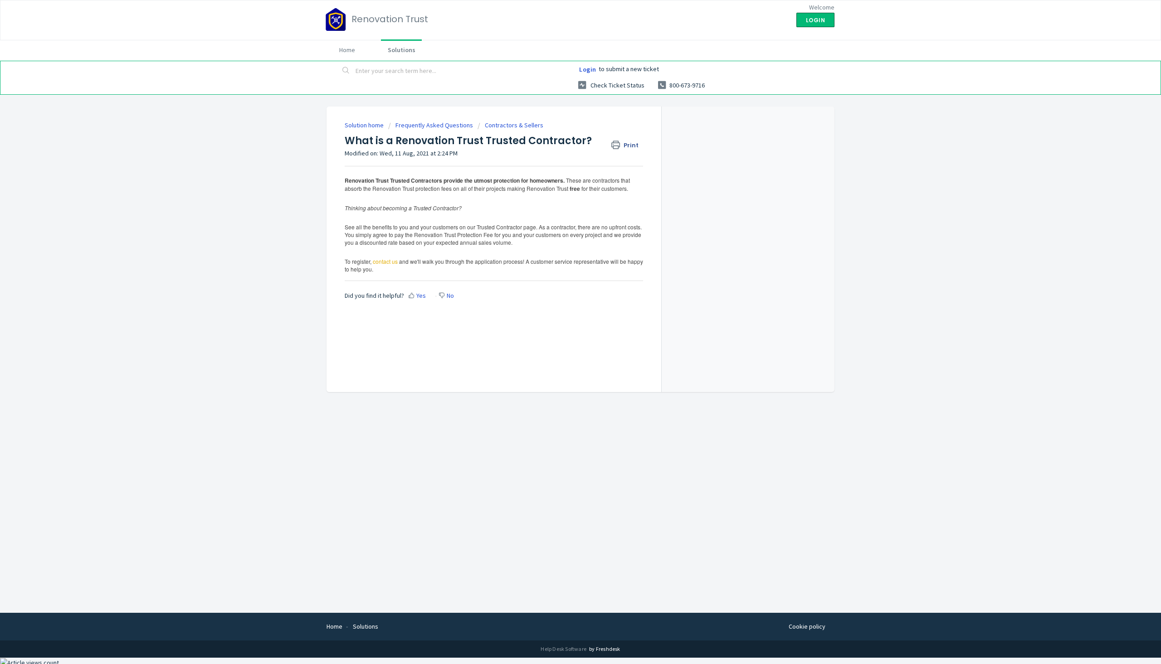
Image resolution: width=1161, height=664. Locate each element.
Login (587, 69)
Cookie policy (807, 626)
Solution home (365, 125)
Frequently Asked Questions (434, 125)
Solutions (401, 50)
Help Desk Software (564, 648)
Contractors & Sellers (514, 125)
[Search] (346, 71)
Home (347, 50)
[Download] (563, 216)
